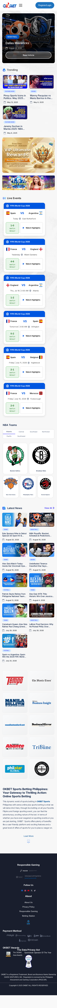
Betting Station (28, 916)
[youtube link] (28, 891)
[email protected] (30, 878)
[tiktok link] (35, 891)
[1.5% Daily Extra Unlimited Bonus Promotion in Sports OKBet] (28, 183)
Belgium (34, 357)
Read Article (28, 55)
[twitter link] (32, 891)
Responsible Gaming (28, 911)
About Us (28, 902)
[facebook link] (22, 891)
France (13, 249)
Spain (13, 213)
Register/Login (44, 5)
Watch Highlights (31, 228)
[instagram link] (25, 891)
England (34, 249)
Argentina (33, 213)
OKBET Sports (43, 801)
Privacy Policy (28, 907)
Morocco (34, 393)
